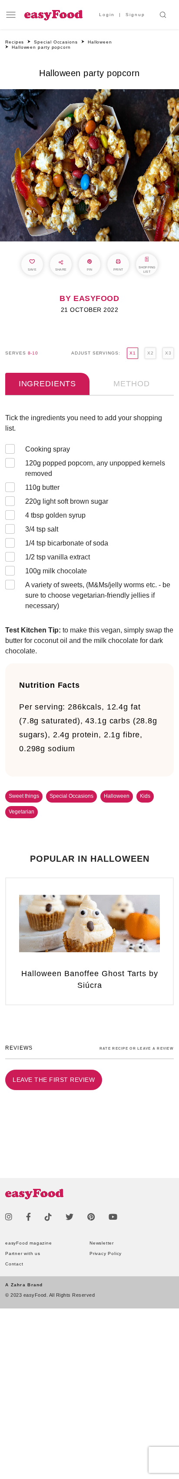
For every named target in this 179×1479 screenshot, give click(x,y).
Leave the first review (54, 1079)
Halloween (116, 796)
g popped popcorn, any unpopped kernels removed (95, 468)
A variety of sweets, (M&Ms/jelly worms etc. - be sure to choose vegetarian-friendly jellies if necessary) (97, 595)
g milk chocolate (56, 571)
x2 (150, 353)
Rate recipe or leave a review (136, 1049)
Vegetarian (21, 812)
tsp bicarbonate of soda (66, 543)
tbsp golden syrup (55, 515)
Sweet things (24, 796)
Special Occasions (71, 796)
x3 (168, 353)
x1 (132, 353)
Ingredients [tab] (47, 383)
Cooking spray (47, 449)
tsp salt (41, 529)
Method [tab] (131, 383)
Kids (145, 796)
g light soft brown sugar (66, 501)
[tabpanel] (89, 513)
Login (107, 14)
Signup (135, 14)
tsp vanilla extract (58, 557)
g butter (42, 487)
